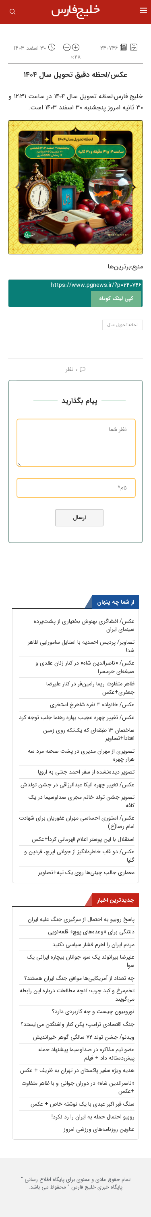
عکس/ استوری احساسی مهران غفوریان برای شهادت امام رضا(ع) (76, 822)
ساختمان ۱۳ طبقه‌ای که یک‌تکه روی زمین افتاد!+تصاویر (88, 734)
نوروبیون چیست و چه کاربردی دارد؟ (93, 1011)
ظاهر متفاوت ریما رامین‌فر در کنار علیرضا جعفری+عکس (90, 688)
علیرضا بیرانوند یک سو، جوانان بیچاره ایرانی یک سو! (80, 961)
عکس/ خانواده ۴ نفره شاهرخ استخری (92, 704)
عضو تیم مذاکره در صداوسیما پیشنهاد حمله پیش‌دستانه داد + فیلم (86, 1053)
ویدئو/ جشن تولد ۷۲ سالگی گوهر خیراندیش (83, 1037)
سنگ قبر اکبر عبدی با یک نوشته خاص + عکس (82, 1104)
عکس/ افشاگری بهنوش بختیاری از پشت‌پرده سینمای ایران (84, 625)
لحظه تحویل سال (123, 325)
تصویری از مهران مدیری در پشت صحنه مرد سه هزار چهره (81, 755)
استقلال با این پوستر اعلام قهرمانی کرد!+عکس (83, 839)
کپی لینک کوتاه (116, 298)
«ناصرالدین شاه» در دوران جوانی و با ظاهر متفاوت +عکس (77, 1087)
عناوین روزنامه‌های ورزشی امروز (99, 1129)
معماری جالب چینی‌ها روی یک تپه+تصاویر (86, 872)
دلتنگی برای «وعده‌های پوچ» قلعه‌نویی (91, 931)
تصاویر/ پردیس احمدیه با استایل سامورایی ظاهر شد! (81, 646)
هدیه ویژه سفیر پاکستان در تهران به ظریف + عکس (77, 1070)
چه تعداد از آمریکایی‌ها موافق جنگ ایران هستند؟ (79, 978)
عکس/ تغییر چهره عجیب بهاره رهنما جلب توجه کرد (76, 717)
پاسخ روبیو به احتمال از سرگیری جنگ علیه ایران (81, 919)
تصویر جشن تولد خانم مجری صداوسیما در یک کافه (81, 801)
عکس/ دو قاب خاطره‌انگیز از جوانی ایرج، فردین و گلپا (79, 855)
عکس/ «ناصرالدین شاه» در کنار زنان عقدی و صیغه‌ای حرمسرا (84, 667)
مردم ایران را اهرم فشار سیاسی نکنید (93, 944)
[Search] (12, 13)
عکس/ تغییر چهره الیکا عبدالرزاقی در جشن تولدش (77, 784)
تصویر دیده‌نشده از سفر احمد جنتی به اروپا (86, 772)
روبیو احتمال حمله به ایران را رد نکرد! (93, 1116)
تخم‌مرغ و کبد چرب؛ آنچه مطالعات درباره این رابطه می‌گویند (77, 994)
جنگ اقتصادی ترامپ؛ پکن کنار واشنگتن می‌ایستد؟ (77, 1024)
